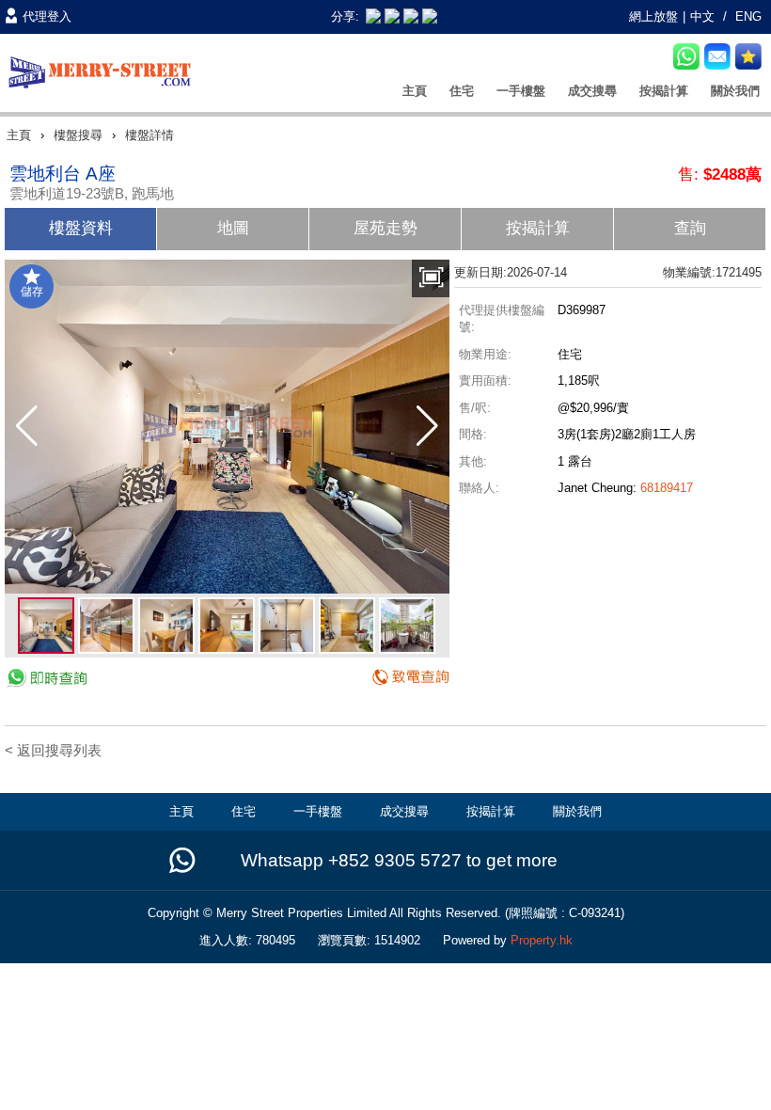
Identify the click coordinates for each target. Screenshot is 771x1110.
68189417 (666, 488)
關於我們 (735, 91)
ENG (748, 16)
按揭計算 (663, 91)
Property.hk (542, 940)
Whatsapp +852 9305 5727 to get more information (399, 861)
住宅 (461, 91)
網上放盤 (653, 16)
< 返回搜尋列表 (53, 750)
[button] (26, 426)
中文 (702, 16)
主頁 (414, 91)
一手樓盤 (520, 91)
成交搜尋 (592, 91)
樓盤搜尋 (78, 135)
